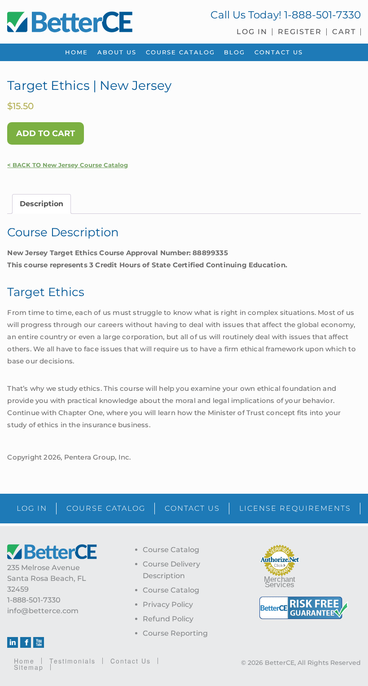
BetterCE (92, 20)
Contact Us (130, 661)
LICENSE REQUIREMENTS (295, 508)
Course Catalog (171, 549)
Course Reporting (175, 633)
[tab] (41, 204)
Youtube (38, 642)
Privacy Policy (168, 604)
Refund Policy (168, 619)
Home (24, 661)
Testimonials (72, 661)
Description (41, 203)
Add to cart (45, 133)
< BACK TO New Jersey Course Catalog (67, 165)
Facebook (25, 642)
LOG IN (32, 508)
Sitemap (29, 667)
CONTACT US (192, 508)
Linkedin (12, 642)
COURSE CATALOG (105, 508)
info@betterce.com (43, 610)
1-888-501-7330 (322, 15)
